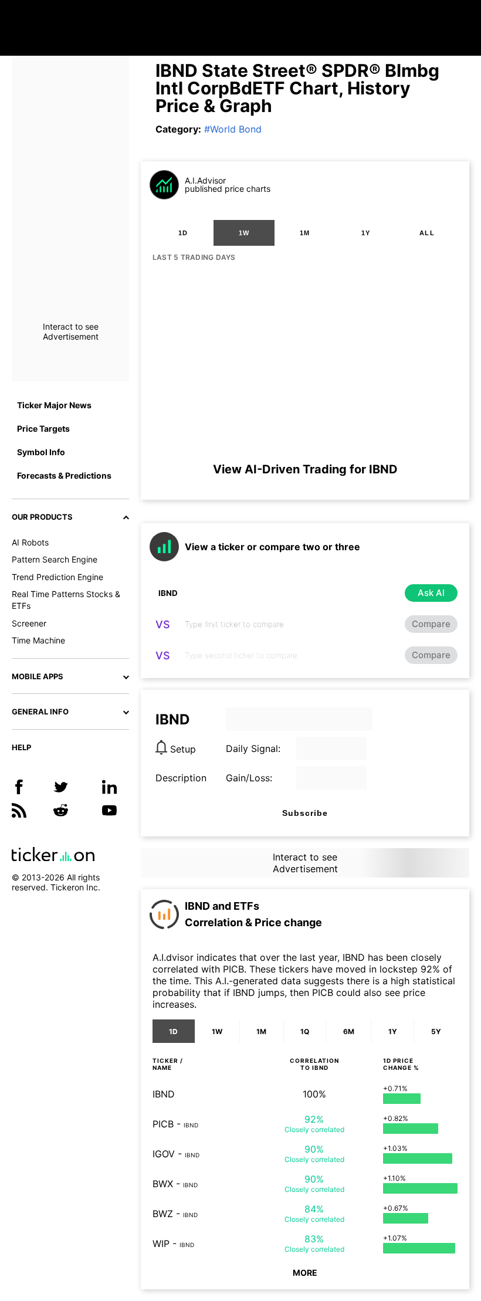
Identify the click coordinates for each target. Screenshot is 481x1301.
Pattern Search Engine (54, 559)
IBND (164, 1094)
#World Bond (233, 129)
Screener (29, 623)
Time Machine (38, 640)
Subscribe (305, 813)
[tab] (183, 233)
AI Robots (30, 542)
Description (180, 778)
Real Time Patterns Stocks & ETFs (66, 600)
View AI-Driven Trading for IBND (305, 469)
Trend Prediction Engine (57, 577)
